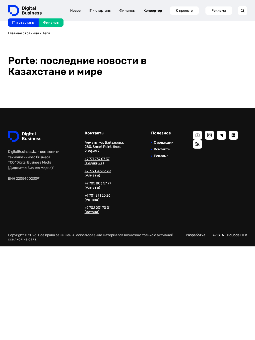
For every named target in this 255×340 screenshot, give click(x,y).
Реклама (218, 10)
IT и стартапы (23, 22)
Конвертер (152, 10)
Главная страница (23, 33)
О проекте (184, 10)
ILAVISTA (216, 235)
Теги (46, 33)
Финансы (51, 22)
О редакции (164, 142)
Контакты (162, 149)
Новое (75, 10)
